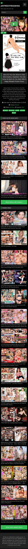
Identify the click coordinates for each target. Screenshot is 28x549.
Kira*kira (12, 107)
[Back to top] (23, 544)
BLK (23, 107)
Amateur (17, 105)
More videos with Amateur (14, 202)
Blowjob (18, 110)
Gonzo (14, 112)
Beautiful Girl (12, 110)
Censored (6, 110)
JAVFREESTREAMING (10, 5)
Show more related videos (14, 527)
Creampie (23, 110)
